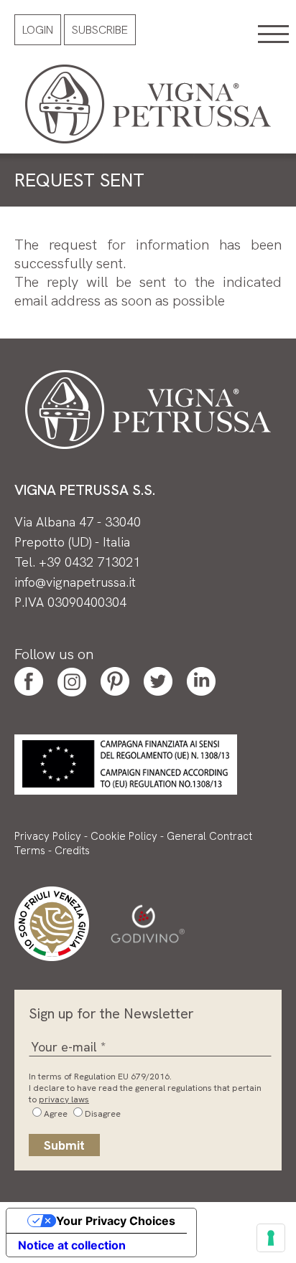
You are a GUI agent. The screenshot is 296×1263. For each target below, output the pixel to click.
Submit (64, 1145)
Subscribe (100, 29)
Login (37, 29)
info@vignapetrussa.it (75, 582)
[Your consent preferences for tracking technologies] (271, 1238)
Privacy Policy (47, 836)
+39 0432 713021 (89, 562)
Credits (72, 850)
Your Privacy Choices (115, 1221)
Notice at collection (72, 1245)
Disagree (103, 1114)
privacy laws (64, 1099)
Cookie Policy (124, 836)
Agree (56, 1114)
